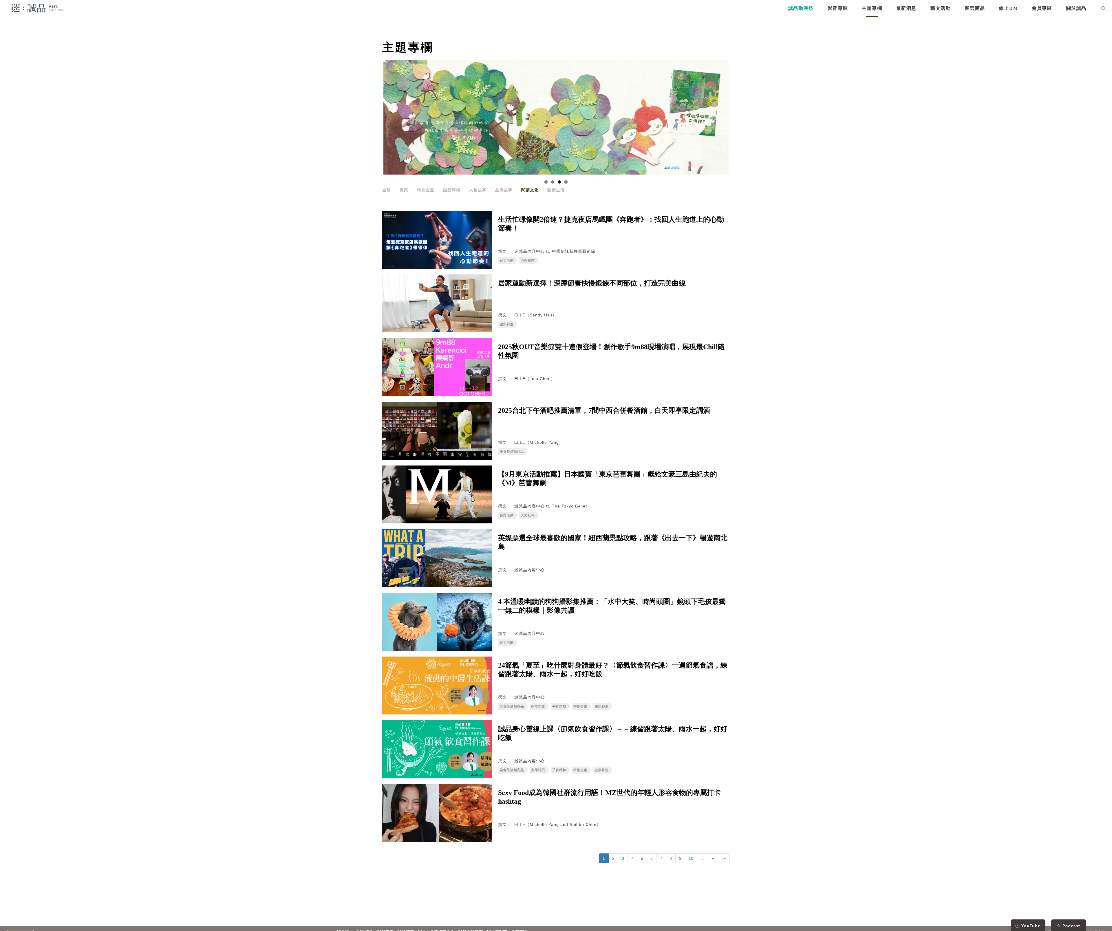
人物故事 (478, 190)
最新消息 (906, 8)
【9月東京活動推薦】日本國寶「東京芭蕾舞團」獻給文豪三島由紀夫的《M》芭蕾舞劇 (607, 478)
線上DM (1008, 8)
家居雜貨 (538, 706)
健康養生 (506, 324)
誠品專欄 (451, 190)
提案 (404, 190)
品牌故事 (504, 190)
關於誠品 (1076, 8)
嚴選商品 (975, 8)
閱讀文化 (530, 190)
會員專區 (1042, 8)
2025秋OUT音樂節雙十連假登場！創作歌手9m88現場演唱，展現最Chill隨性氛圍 (611, 351)
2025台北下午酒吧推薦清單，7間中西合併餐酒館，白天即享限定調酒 (604, 410)
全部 (386, 190)
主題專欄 (872, 8)
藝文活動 (940, 8)
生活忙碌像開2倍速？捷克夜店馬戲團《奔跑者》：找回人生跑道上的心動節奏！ (611, 224)
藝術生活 (556, 190)
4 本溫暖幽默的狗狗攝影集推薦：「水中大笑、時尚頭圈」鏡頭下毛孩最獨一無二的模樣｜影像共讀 (612, 606)
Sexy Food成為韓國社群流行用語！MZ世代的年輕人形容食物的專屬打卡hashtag (609, 797)
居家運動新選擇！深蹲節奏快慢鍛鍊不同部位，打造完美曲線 (592, 283)
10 (691, 858)
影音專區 (838, 8)
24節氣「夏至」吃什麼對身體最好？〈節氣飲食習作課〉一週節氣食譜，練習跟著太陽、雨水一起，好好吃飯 (612, 669)
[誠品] (37, 8)
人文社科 (528, 515)
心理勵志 (528, 261)
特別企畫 (425, 190)
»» (723, 858)
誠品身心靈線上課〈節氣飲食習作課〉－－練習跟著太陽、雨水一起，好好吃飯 (612, 733)
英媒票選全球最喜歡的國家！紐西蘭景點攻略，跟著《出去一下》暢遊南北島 (612, 542)
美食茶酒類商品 (512, 452)
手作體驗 (559, 706)
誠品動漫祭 (801, 8)
